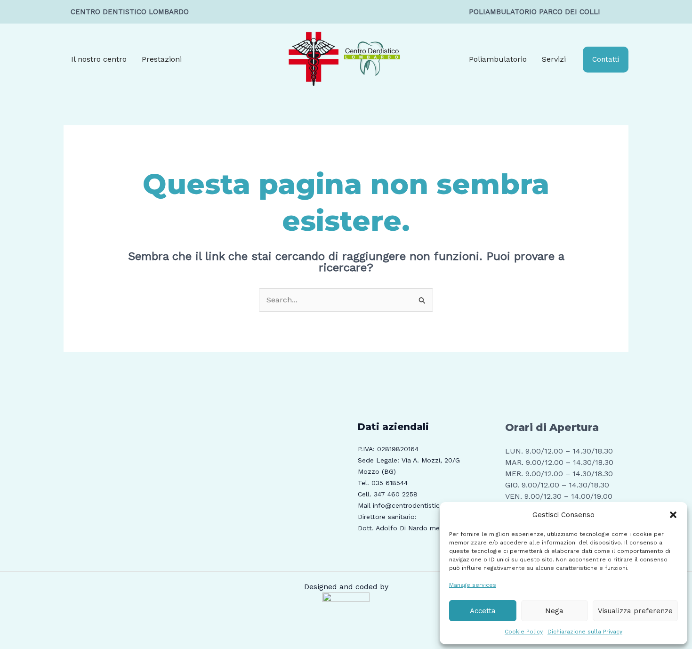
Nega (554, 611)
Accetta (483, 611)
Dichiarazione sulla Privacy (584, 631)
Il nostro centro (99, 59)
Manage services (472, 585)
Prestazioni (162, 59)
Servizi (554, 59)
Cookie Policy (524, 631)
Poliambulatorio (498, 59)
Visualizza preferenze (635, 611)
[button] (673, 514)
